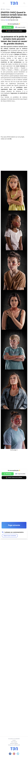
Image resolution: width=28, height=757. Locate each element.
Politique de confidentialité (14, 745)
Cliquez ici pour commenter (10, 535)
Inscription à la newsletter (14, 738)
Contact (14, 740)
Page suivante (14, 525)
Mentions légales (14, 743)
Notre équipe (14, 741)
